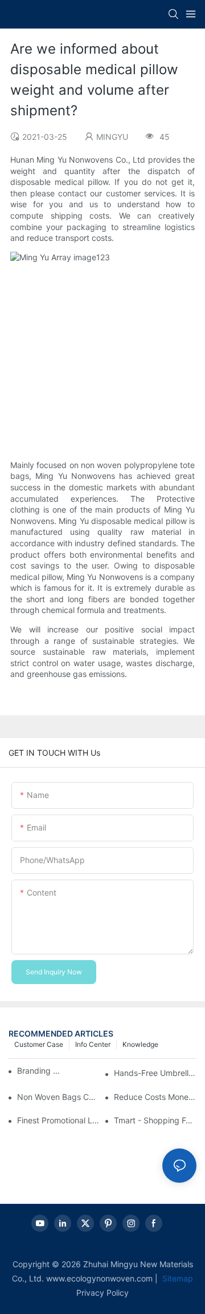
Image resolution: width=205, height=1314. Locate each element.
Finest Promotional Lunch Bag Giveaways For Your (58, 1120)
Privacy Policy (102, 1292)
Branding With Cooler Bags (40, 1070)
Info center (92, 1044)
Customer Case (38, 1044)
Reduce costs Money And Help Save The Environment (155, 1097)
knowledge (140, 1044)
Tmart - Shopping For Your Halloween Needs (155, 1120)
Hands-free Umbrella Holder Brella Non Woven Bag (155, 1073)
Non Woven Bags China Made (58, 1097)
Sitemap (176, 1278)
